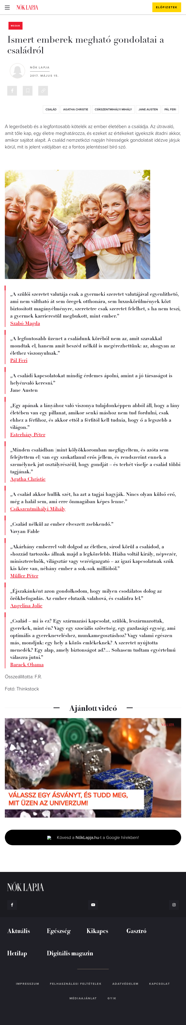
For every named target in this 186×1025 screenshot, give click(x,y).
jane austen (148, 109)
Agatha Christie (28, 479)
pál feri (170, 109)
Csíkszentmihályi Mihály (113, 109)
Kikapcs (97, 930)
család (51, 109)
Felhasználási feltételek (75, 983)
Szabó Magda (25, 323)
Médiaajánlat (83, 998)
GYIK (112, 998)
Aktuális (18, 930)
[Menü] (7, 7)
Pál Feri (18, 360)
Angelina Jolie (26, 606)
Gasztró (136, 930)
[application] (93, 768)
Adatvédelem (125, 983)
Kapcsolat (159, 983)
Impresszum (27, 983)
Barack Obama (27, 665)
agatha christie (75, 109)
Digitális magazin (70, 952)
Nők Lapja (27, 7)
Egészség (58, 930)
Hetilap (17, 952)
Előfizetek (167, 7)
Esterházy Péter (27, 435)
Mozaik (15, 26)
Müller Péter (24, 576)
